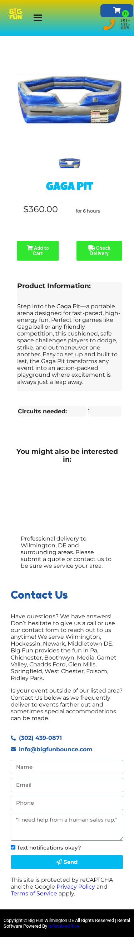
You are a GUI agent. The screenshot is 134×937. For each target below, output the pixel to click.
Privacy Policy (75, 886)
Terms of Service (34, 893)
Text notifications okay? (49, 847)
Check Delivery (100, 251)
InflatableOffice (63, 926)
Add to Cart (41, 251)
